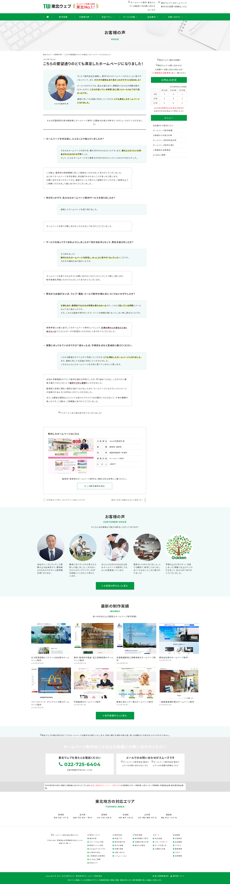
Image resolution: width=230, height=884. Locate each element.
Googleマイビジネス (97, 849)
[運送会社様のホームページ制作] (179, 652)
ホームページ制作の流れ (163, 145)
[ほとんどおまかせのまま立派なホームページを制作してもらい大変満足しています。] (115, 559)
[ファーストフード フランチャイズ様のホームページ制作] (51, 696)
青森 (55, 817)
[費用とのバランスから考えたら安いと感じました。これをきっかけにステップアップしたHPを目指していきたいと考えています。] (83, 559)
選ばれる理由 (140, 845)
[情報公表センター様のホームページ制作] (136, 696)
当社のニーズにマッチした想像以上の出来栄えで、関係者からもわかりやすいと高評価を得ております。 (50, 568)
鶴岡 (148, 817)
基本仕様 (92, 838)
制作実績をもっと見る (115, 715)
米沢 (153, 817)
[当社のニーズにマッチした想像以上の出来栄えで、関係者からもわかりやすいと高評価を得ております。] (50, 559)
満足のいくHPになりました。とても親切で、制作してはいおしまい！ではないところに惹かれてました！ (147, 568)
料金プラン (107, 16)
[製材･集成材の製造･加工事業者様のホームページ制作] (94, 652)
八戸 (64, 817)
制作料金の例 (120, 842)
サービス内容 (129, 16)
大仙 (129, 817)
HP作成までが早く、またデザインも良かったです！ (66, 500)
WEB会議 (158, 838)
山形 (139, 817)
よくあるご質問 (159, 155)
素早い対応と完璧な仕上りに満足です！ (127, 500)
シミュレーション (121, 856)
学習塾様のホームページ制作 (87, 701)
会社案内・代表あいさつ (163, 125)
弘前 (60, 817)
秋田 (120, 817)
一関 (88, 817)
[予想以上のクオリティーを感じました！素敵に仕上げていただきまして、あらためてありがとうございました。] (179, 559)
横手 (124, 817)
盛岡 (75, 817)
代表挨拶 (178, 838)
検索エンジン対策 (96, 845)
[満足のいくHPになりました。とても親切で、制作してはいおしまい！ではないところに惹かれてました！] (147, 559)
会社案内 (151, 16)
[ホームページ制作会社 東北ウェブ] (65, 835)
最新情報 (178, 849)
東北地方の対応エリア (115, 801)
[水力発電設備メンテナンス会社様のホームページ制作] (51, 652)
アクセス (178, 845)
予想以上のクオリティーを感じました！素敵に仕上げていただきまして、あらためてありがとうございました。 (179, 568)
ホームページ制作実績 (162, 130)
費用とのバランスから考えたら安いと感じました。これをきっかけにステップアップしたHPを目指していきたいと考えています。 (82, 570)
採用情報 (178, 856)
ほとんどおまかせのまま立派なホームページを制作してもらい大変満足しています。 (114, 567)
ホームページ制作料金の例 (164, 140)
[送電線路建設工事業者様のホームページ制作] (136, 652)
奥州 (83, 817)
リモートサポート (161, 842)
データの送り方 (161, 845)
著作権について (179, 876)
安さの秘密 (119, 845)
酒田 (144, 817)
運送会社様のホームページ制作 (173, 657)
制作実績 (63, 16)
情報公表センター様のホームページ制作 (134, 701)
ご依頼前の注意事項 (161, 73)
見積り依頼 (119, 849)
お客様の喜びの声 (142, 842)
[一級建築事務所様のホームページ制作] (179, 696)
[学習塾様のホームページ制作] (94, 696)
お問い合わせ (174, 16)
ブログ (177, 852)
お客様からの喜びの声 (162, 135)
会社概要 (178, 842)
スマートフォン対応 (96, 842)
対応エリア (93, 863)
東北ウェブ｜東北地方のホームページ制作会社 (84, 876)
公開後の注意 (160, 849)
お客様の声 (84, 16)
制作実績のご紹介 (141, 838)
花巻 (79, 817)
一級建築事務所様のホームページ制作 (176, 701)
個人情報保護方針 (162, 876)
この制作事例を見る (95, 486)
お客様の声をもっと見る (115, 585)
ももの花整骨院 (115, 441)
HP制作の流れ (95, 852)
